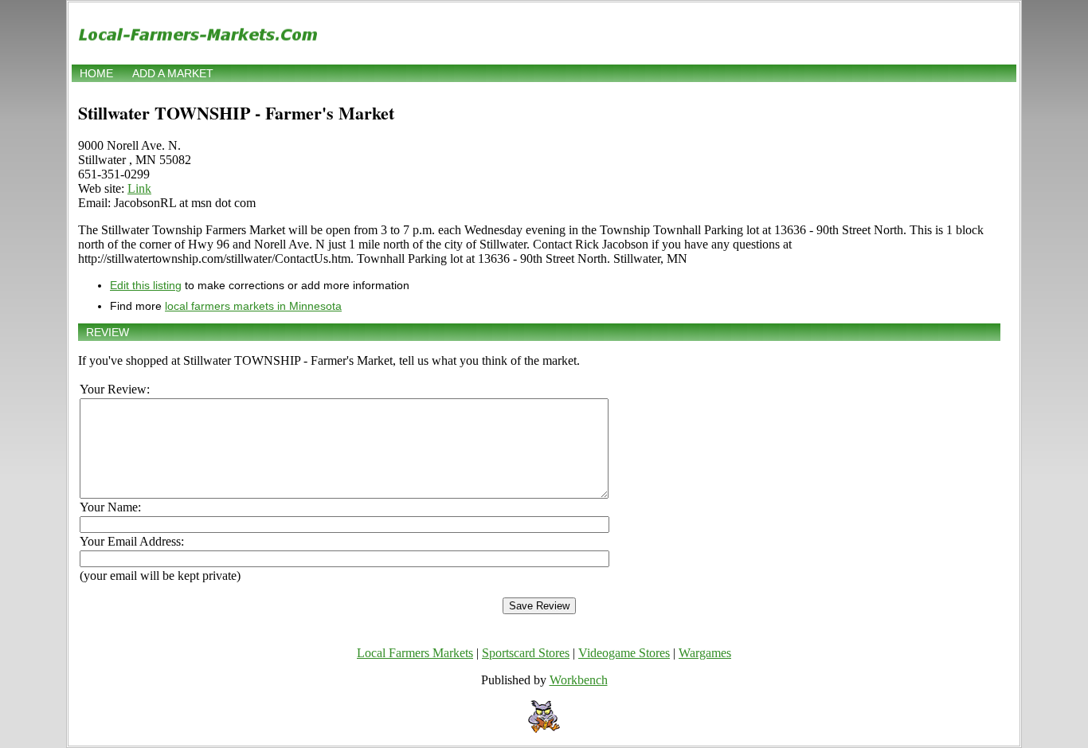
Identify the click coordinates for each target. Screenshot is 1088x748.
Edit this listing (146, 285)
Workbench (579, 680)
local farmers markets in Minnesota (253, 306)
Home (96, 73)
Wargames (705, 653)
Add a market (172, 73)
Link (139, 188)
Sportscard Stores (525, 653)
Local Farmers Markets (415, 653)
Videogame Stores (624, 653)
